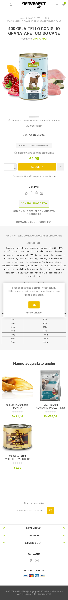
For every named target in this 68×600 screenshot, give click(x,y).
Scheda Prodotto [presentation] (34, 203)
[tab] (34, 204)
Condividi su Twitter (26, 193)
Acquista (37, 167)
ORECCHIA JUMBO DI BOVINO (17, 406)
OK (34, 305)
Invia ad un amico (41, 193)
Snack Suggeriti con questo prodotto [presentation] (34, 213)
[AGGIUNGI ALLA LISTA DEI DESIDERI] (60, 167)
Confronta (36, 126)
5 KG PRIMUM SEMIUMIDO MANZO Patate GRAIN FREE (50, 408)
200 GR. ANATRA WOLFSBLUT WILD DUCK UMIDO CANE (17, 459)
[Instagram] (37, 560)
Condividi (34, 186)
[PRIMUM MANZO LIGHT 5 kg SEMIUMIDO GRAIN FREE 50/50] (50, 385)
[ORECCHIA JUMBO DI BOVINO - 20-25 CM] (17, 385)
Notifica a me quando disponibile (36, 153)
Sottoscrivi (50, 510)
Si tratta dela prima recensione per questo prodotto (34, 120)
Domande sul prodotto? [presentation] (34, 222)
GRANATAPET (40, 38)
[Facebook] (31, 560)
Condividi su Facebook (31, 193)
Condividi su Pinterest (36, 193)
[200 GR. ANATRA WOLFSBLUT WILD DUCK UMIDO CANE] (17, 436)
